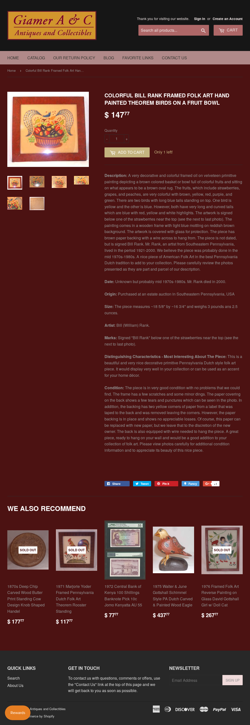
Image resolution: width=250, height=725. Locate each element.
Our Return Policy (74, 58)
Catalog (36, 58)
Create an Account (228, 18)
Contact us (174, 58)
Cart (232, 30)
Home (13, 58)
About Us (15, 685)
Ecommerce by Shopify (37, 716)
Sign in (199, 18)
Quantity (110, 130)
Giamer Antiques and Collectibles (42, 708)
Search (13, 678)
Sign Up (233, 680)
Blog (109, 58)
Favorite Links (138, 58)
